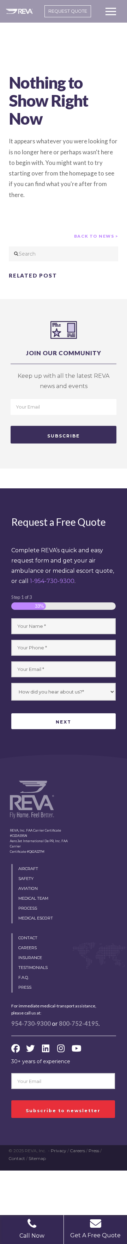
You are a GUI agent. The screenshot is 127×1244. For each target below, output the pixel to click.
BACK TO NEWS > (96, 236)
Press (94, 1150)
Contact (16, 1158)
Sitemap (37, 1158)
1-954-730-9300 (52, 581)
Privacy (58, 1150)
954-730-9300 (31, 1023)
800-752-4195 (78, 1023)
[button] (110, 11)
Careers (77, 1150)
